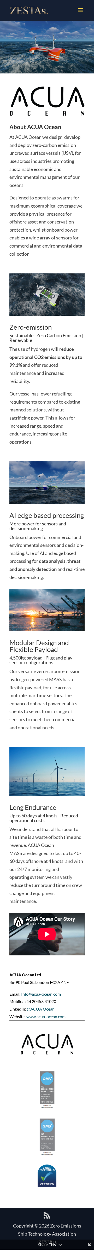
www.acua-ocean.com (46, 1016)
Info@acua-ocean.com (41, 993)
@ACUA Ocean (41, 1008)
